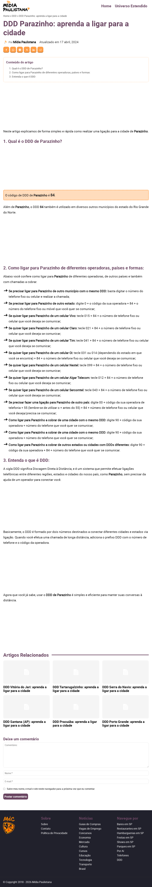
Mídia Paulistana (24, 42)
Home (106, 5)
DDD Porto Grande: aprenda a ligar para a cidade (123, 723)
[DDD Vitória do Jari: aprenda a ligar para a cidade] (26, 672)
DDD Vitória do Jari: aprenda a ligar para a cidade (25, 689)
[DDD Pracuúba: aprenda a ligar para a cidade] (76, 707)
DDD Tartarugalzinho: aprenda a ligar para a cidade (76, 689)
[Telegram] (20, 50)
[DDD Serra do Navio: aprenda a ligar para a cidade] (125, 672)
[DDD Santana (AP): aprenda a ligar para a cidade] (26, 707)
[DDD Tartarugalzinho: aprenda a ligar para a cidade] (76, 672)
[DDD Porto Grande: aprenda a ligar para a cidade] (125, 707)
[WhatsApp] (13, 50)
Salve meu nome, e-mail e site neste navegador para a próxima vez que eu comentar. (51, 788)
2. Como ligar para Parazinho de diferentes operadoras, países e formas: (49, 72)
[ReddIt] (40, 50)
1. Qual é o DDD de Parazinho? (26, 68)
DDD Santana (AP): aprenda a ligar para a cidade (24, 723)
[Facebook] (6, 50)
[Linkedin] (34, 50)
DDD (14, 16)
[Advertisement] (76, 106)
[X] (27, 50)
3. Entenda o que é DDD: (22, 76)
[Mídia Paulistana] (6, 42)
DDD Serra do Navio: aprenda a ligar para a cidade (124, 689)
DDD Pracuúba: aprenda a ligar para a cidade (75, 723)
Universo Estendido (131, 5)
